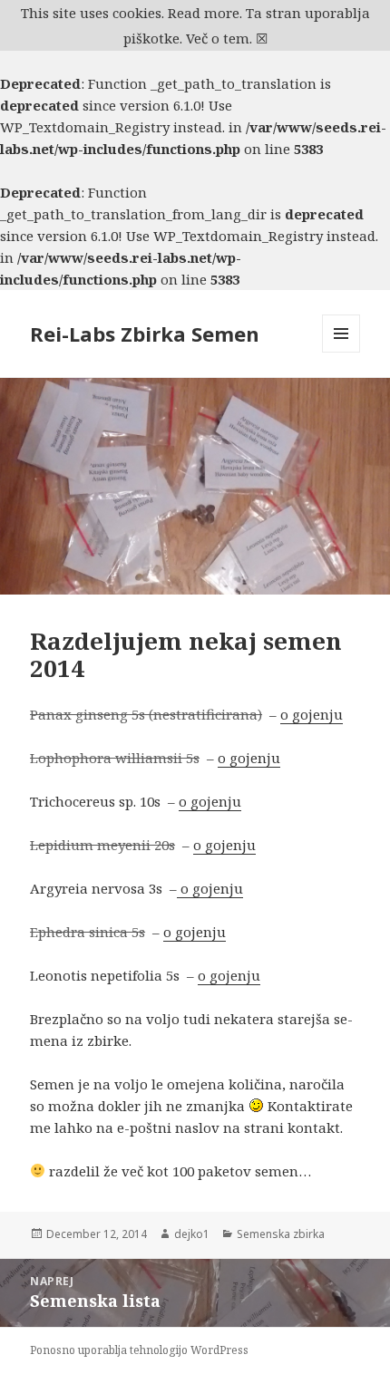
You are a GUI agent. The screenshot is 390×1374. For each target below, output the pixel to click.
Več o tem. (219, 38)
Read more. (205, 13)
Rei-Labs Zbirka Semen (144, 333)
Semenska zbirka (281, 1234)
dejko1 (192, 1234)
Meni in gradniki (341, 352)
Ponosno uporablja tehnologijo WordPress (139, 1350)
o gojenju (311, 714)
